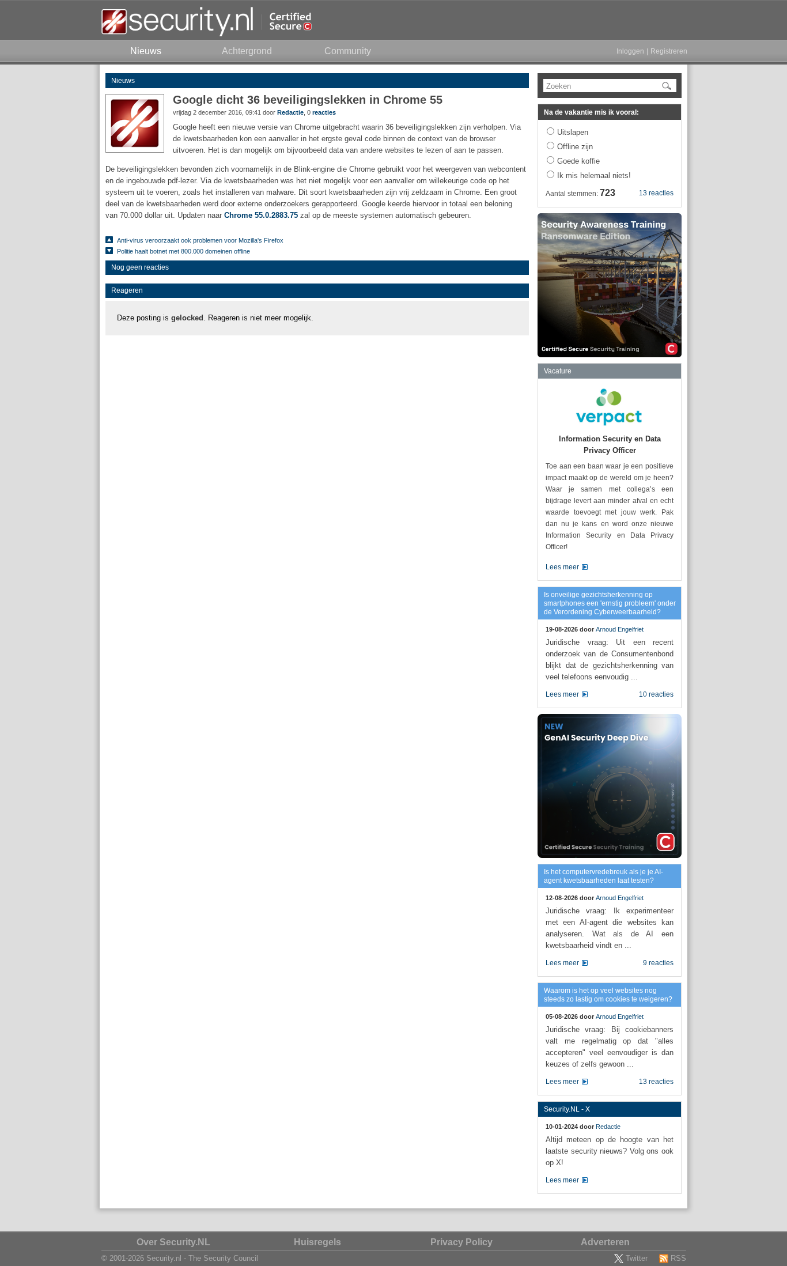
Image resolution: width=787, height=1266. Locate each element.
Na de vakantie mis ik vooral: (591, 112)
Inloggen (630, 51)
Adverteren (605, 1242)
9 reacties (658, 963)
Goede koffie (578, 161)
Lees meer (562, 567)
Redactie (290, 112)
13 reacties (656, 193)
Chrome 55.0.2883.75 (261, 215)
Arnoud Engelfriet (620, 629)
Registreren (668, 51)
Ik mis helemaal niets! (594, 175)
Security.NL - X (567, 1109)
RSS (678, 1258)
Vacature (558, 371)
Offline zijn (575, 146)
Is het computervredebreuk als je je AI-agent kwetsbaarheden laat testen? (603, 876)
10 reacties (656, 694)
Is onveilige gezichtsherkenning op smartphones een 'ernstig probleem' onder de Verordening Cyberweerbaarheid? (610, 603)
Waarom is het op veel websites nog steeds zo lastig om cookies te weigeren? (608, 995)
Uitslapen (572, 132)
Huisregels (317, 1242)
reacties (324, 112)
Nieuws (123, 81)
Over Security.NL (173, 1242)
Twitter (637, 1258)
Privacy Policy (461, 1242)
